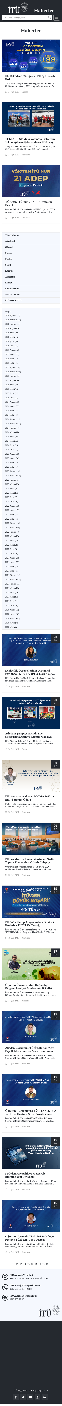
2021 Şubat (11, 601)
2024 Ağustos (12, 419)
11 (13, 1264)
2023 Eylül (11, 467)
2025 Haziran (12, 376)
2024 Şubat (11, 445)
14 (25, 1264)
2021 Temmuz (13, 579)
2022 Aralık (12, 506)
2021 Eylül (11, 571)
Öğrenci (9, 247)
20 (47, 1264)
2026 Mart (11, 337)
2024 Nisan (11, 437)
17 (36, 1264)
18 (39, 1264)
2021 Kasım (12, 562)
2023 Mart (11, 493)
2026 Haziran (12, 324)
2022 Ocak (11, 553)
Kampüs (9, 282)
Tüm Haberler (12, 235)
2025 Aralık (12, 350)
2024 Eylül (11, 415)
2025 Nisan (11, 385)
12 (17, 1264)
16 (32, 1264)
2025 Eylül (11, 363)
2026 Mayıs (12, 328)
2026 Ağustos (12, 315)
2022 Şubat (11, 549)
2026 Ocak (11, 346)
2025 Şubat (11, 393)
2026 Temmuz (13, 320)
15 (28, 1264)
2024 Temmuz (13, 424)
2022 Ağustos (12, 523)
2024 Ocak (11, 450)
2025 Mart (11, 389)
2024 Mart (11, 441)
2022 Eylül (11, 519)
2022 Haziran (12, 532)
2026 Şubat (11, 341)
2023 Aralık (12, 454)
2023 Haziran (12, 480)
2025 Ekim (11, 359)
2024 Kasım (12, 406)
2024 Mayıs (12, 432)
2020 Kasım (12, 614)
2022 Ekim (11, 515)
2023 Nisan (11, 489)
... (10, 1264)
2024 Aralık (12, 402)
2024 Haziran (12, 428)
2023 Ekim (11, 463)
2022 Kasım (12, 510)
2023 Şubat (11, 497)
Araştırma (10, 277)
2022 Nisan (11, 540)
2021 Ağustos (12, 575)
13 (21, 1264)
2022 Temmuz (12, 527)
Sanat (8, 265)
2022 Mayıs (12, 536)
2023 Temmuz (13, 476)
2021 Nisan (11, 592)
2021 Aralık (12, 558)
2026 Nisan (11, 333)
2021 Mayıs (12, 588)
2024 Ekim (11, 411)
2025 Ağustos (12, 367)
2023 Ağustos (12, 471)
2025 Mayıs (12, 380)
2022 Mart (11, 545)
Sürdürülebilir (12, 288)
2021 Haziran (12, 584)
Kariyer (9, 271)
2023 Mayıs (12, 484)
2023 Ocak (11, 502)
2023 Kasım (12, 458)
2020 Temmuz (12, 618)
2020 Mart (11, 627)
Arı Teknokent (12, 294)
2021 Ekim (11, 566)
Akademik (10, 241)
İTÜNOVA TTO (13, 300)
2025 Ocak (11, 398)
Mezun (8, 253)
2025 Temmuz (13, 372)
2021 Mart (11, 597)
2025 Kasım (12, 354)
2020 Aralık (12, 610)
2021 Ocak (11, 605)
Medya (8, 259)
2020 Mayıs (11, 623)
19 (43, 1264)
